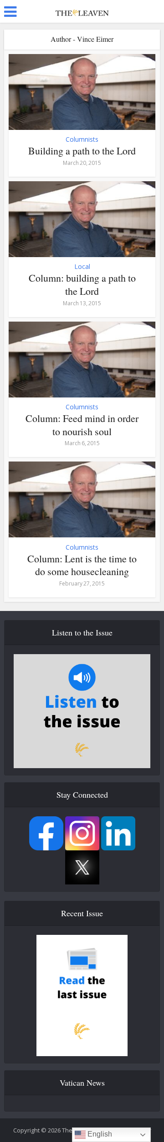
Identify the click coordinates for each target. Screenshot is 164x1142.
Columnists (82, 139)
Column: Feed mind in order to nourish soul (82, 425)
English (99, 1134)
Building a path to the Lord (82, 150)
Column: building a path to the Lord (82, 284)
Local (82, 266)
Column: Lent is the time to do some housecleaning (82, 565)
